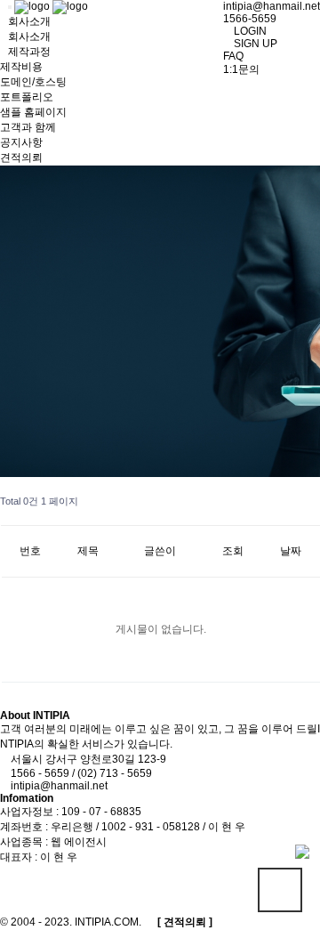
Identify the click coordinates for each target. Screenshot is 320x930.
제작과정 (29, 51)
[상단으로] (280, 890)
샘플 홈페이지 (33, 112)
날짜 (290, 551)
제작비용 (21, 67)
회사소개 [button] (29, 21)
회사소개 (29, 36)
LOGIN (249, 31)
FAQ (233, 56)
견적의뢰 (21, 157)
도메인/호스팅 (33, 82)
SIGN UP (254, 43)
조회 (233, 551)
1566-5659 (249, 18)
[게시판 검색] (303, 493)
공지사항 (21, 142)
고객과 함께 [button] (28, 127)
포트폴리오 (26, 97)
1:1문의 (241, 69)
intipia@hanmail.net (271, 6)
